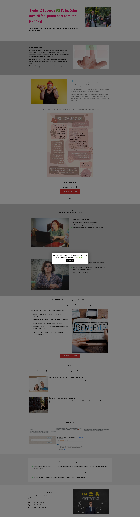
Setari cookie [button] (78, 257)
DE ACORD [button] (70, 260)
